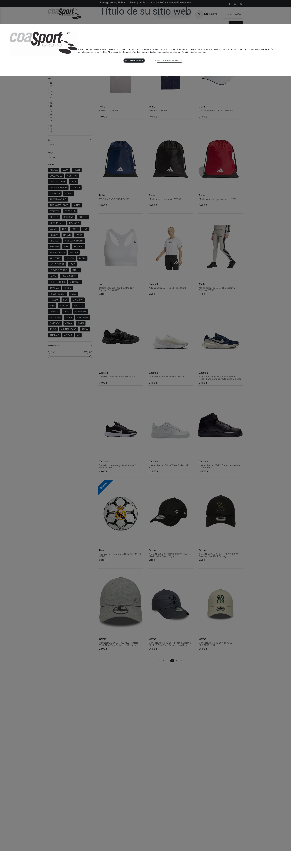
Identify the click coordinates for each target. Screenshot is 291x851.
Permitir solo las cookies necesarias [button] (169, 60)
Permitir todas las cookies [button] (134, 60)
